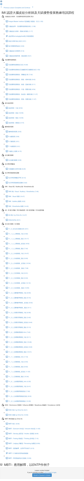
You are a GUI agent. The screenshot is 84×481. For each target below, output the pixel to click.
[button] (1, 2)
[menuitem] (1, 5)
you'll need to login (50, 472)
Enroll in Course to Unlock (42, 475)
